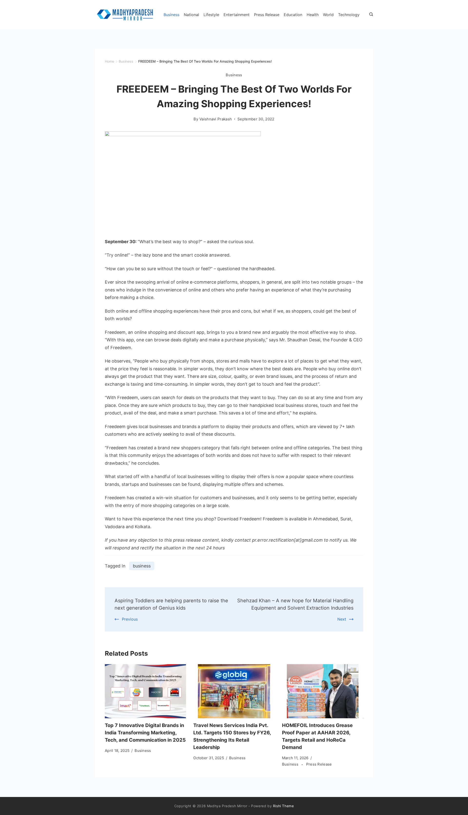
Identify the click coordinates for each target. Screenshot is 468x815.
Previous (130, 619)
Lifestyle (211, 14)
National (191, 14)
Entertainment (237, 14)
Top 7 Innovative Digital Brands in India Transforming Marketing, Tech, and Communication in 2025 (145, 732)
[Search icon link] (370, 14)
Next (341, 619)
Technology (349, 14)
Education (293, 14)
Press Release (266, 14)
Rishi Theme (283, 806)
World (328, 14)
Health (313, 14)
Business (171, 14)
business (142, 565)
